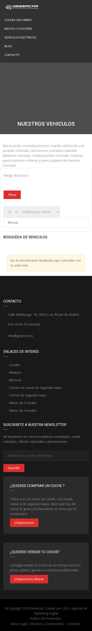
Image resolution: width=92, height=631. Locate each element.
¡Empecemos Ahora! (29, 579)
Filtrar (12, 195)
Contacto (11, 55)
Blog (8, 46)
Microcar (15, 380)
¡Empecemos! (24, 523)
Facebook (35, 283)
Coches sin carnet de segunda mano (35, 387)
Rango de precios (16, 175)
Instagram (14, 283)
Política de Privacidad (45, 618)
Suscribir (14, 468)
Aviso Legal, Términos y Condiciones (37, 624)
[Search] (84, 222)
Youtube (56, 283)
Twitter (78, 283)
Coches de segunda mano (27, 395)
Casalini (14, 365)
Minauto (14, 372)
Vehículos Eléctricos (20, 37)
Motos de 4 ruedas (22, 410)
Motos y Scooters (18, 29)
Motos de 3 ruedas (22, 403)
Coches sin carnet (18, 20)
